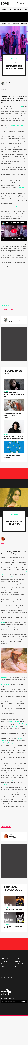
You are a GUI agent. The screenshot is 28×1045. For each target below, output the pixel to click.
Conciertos (16, 23)
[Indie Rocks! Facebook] (2, 977)
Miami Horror (20, 125)
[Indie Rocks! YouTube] (12, 977)
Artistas (16, 958)
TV (15, 9)
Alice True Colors (5, 88)
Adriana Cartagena (8, 539)
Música (4, 9)
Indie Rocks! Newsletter (7, 998)
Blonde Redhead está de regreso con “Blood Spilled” (12, 415)
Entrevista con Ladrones (13, 909)
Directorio (17, 961)
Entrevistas (14, 58)
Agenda (10, 9)
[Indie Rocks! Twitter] (5, 977)
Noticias (4, 23)
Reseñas (9, 23)
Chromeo (12, 125)
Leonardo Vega (8, 83)
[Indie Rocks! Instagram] (8, 977)
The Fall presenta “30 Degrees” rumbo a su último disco (14, 394)
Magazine (20, 9)
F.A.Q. (16, 966)
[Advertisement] (14, 344)
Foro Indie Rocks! (19, 963)
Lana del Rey (3, 543)
